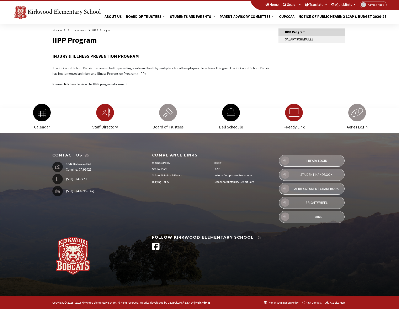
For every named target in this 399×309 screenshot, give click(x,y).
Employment (77, 30)
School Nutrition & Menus (167, 175)
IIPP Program (102, 30)
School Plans (159, 169)
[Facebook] (156, 248)
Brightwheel (316, 202)
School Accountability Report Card (234, 182)
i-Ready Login (316, 161)
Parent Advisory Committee (245, 16)
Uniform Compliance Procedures (233, 175)
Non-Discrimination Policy (283, 302)
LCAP (217, 169)
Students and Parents (190, 16)
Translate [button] (316, 4)
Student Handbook (316, 174)
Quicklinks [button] (344, 4)
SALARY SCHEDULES (299, 39)
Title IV (218, 163)
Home (274, 4)
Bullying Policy (160, 182)
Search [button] (292, 4)
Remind (316, 217)
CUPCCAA (286, 16)
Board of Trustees (143, 16)
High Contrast (313, 302)
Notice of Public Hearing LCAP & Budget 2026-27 (338, 16)
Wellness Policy (161, 163)
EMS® (190, 302)
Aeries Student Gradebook (316, 189)
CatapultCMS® (176, 302)
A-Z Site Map (337, 302)
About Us (113, 16)
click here (69, 84)
